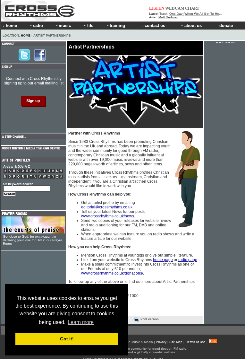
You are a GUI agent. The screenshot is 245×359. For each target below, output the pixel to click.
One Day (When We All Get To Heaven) (198, 13)
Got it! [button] (67, 338)
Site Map (175, 342)
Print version (149, 319)
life (90, 25)
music (65, 25)
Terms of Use (196, 342)
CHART (192, 8)
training (117, 25)
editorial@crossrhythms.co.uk (106, 207)
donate (226, 25)
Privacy (161, 342)
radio (38, 25)
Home (25, 35)
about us (193, 25)
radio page (187, 260)
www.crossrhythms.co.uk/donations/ (112, 273)
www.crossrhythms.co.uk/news (107, 216)
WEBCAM (174, 8)
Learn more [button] (81, 322)
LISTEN (156, 8)
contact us (155, 25)
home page (163, 260)
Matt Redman (168, 17)
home (11, 25)
